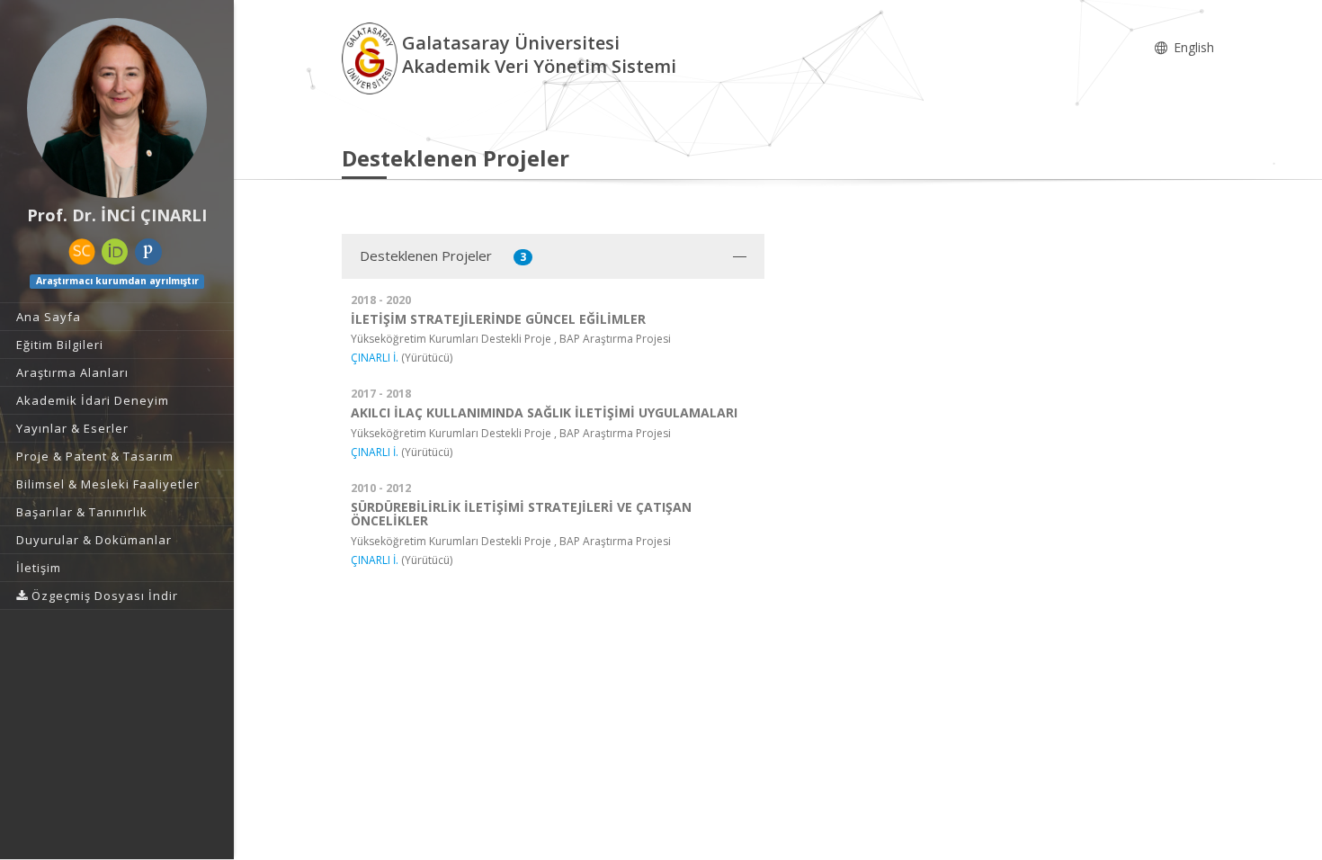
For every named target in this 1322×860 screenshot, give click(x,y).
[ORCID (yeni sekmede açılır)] (115, 251)
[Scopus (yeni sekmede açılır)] (81, 251)
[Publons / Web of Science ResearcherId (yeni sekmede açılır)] (148, 251)
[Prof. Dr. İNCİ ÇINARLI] (117, 108)
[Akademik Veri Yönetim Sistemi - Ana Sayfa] (372, 57)
